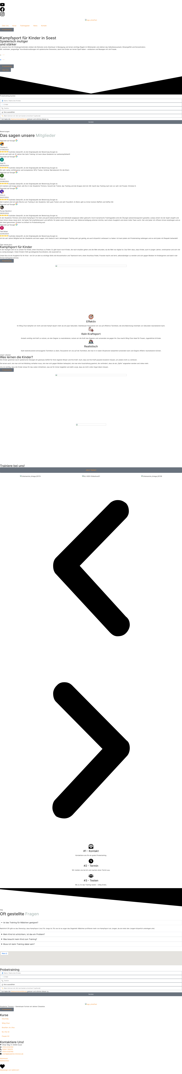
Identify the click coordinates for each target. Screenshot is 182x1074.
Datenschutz (4, 1061)
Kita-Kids (5, 1019)
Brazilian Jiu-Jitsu (8, 1027)
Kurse (14, 26)
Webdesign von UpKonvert (9, 1070)
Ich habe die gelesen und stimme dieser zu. (25, 119)
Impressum (4, 1058)
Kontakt (44, 26)
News (35, 26)
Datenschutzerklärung (19, 119)
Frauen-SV (5, 1036)
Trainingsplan (25, 26)
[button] (91, 568)
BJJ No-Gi (5, 1032)
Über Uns (5, 26)
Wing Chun (6, 1023)
